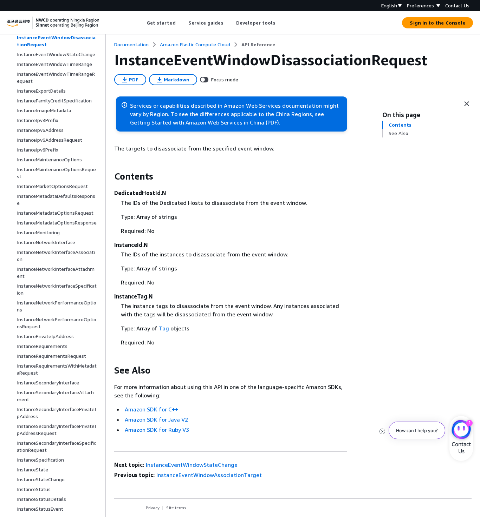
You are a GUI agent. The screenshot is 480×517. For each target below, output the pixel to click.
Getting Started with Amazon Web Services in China (197, 122)
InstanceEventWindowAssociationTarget (209, 474)
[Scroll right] (280, 22)
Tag (164, 328)
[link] (258, 44)
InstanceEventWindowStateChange (192, 464)
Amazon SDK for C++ (151, 409)
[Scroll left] (141, 22)
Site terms (176, 507)
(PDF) (272, 122)
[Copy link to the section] (108, 176)
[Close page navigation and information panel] (467, 103)
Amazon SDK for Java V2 (156, 419)
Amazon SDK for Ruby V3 (157, 429)
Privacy (153, 507)
